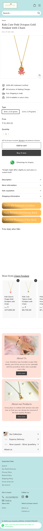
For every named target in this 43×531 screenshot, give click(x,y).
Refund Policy (7, 475)
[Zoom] (39, 75)
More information (9, 185)
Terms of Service (8, 482)
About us (25, 508)
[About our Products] (21, 391)
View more (21, 373)
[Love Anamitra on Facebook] (27, 496)
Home (4, 20)
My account (6, 485)
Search (4, 466)
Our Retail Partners (9, 469)
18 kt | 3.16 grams (11, 112)
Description (6, 180)
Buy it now (21, 153)
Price (4, 119)
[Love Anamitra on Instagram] (23, 496)
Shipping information (11, 196)
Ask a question (8, 191)
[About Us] (21, 345)
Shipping (22, 140)
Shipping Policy (7, 478)
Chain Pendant (21, 276)
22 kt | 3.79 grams (29, 112)
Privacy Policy (7, 472)
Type (4, 107)
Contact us (25, 511)
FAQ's (4, 508)
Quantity (5, 129)
